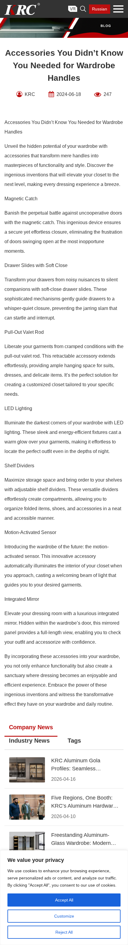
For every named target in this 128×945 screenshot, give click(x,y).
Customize (64, 916)
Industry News (29, 740)
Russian (99, 9)
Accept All (64, 900)
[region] (64, 897)
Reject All (64, 932)
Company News (31, 727)
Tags (74, 740)
